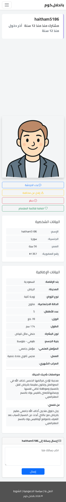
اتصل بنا (48, 491)
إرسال (33, 471)
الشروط (17, 491)
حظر (31, 200)
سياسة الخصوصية (32, 491)
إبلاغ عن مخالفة (32, 192)
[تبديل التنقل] (7, 5)
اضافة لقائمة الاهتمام (32, 208)
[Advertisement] (33, 77)
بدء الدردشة (32, 185)
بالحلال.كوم (54, 5)
